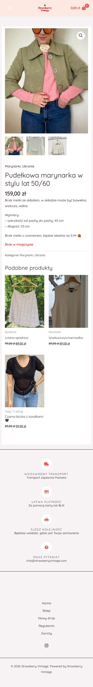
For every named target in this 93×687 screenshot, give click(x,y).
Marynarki (13, 166)
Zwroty (46, 633)
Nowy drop (46, 618)
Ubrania (28, 166)
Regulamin (46, 626)
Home (46, 603)
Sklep (46, 611)
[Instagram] (46, 646)
